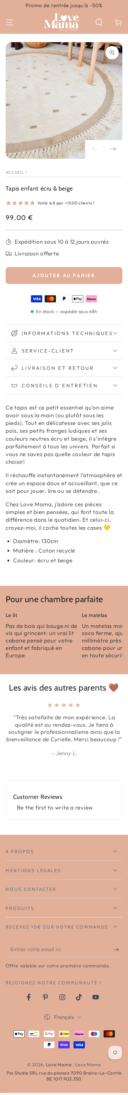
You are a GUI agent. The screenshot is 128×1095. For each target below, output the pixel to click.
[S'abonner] (118, 950)
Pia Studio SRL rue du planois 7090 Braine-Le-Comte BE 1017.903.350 (64, 1076)
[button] (99, 22)
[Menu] (9, 22)
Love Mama (59, 1064)
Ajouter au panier (63, 275)
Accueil (15, 172)
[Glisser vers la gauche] (94, 149)
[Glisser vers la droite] (113, 149)
